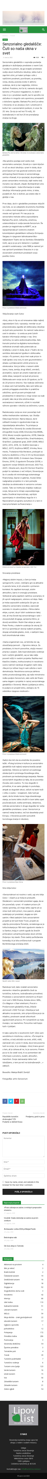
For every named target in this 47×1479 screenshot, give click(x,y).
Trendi (12, 36)
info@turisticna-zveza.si (30, 1469)
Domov (5, 36)
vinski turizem (9, 1374)
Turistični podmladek (12, 1359)
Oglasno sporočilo (11, 1325)
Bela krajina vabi (10, 1237)
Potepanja (8, 1332)
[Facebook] (5, 1101)
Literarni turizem (10, 1310)
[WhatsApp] (22, 1101)
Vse (5, 1377)
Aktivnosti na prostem (13, 1264)
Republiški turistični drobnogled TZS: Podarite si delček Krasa (12, 1119)
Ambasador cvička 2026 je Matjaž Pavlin (20, 1229)
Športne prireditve (11, 1347)
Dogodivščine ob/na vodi (14, 1291)
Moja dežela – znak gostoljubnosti (18, 1317)
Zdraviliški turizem (11, 1381)
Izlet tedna (8, 1302)
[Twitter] (10, 1101)
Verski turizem (9, 1370)
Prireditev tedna (10, 1336)
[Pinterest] (16, 1101)
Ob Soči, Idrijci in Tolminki (14, 1246)
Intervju (7, 1298)
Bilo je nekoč (9, 1268)
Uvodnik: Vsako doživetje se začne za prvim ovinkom (21, 1219)
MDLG (6, 1313)
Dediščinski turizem (12, 1279)
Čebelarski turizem (11, 1276)
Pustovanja (8, 1340)
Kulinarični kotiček (11, 1306)
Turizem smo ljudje (12, 1366)
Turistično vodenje (11, 1362)
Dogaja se (8, 1287)
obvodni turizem (10, 1321)
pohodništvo (9, 1328)
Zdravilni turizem (10, 1385)
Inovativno (8, 1294)
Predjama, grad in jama (35, 1116)
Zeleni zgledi (9, 1389)
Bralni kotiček (9, 1272)
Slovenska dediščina (12, 1344)
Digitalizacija (9, 1283)
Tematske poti (10, 1351)
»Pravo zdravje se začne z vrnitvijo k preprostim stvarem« (23, 1209)
